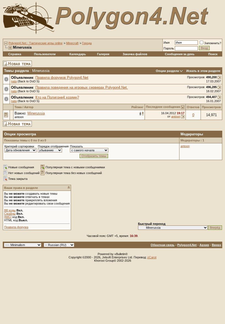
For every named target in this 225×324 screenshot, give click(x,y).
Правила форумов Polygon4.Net (61, 78)
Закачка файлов (135, 54)
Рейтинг (137, 107)
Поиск (213, 54)
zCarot (151, 257)
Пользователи (45, 54)
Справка (14, 54)
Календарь (77, 54)
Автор (28, 107)
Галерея (103, 54)
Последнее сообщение (163, 106)
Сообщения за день (180, 54)
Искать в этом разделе (203, 70)
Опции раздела (167, 70)
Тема (18, 107)
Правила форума (16, 227)
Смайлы (10, 213)
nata (14, 81)
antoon (19, 117)
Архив (204, 245)
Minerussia (36, 113)
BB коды (10, 210)
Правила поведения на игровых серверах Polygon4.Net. (81, 87)
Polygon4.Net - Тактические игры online (36, 43)
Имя (167, 42)
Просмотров (211, 107)
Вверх (216, 245)
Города (87, 43)
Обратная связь (163, 245)
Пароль (169, 48)
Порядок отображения (53, 146)
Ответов (193, 107)
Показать (76, 146)
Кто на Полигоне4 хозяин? (57, 97)
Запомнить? (212, 43)
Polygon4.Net (187, 245)
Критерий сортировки (19, 146)
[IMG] (8, 217)
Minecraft (72, 43)
